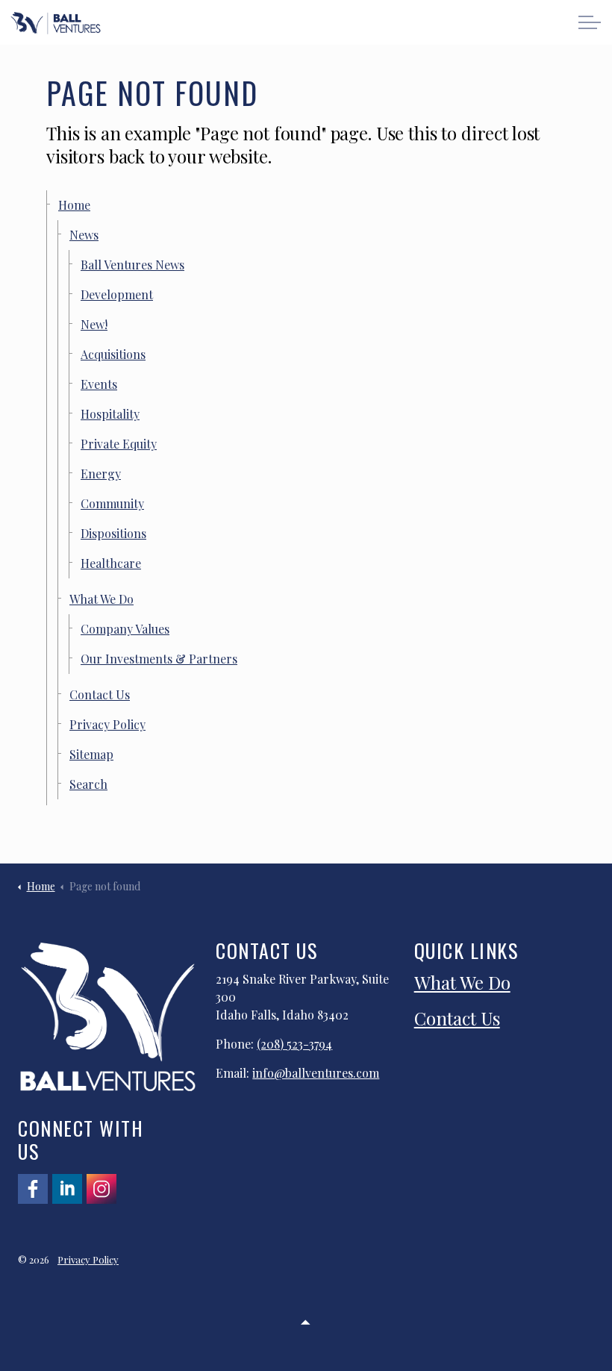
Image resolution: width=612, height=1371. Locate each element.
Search (88, 784)
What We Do (101, 599)
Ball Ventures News (132, 264)
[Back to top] (306, 1320)
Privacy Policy (107, 724)
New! (94, 324)
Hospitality (110, 414)
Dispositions (113, 533)
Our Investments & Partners (159, 658)
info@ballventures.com (315, 1073)
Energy (101, 473)
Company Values (125, 629)
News (84, 235)
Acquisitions (113, 354)
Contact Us (99, 694)
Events (99, 384)
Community (112, 503)
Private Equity (119, 444)
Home (74, 205)
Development (117, 294)
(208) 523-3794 (294, 1044)
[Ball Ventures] (56, 23)
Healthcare (111, 563)
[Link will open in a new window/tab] (33, 1189)
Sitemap (91, 754)
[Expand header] (589, 22)
